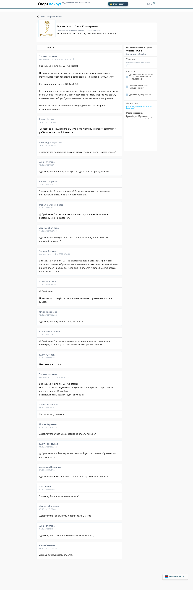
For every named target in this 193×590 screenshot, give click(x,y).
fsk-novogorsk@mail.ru (136, 54)
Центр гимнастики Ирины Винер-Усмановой (139, 107)
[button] (175, 577)
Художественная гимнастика (76, 2)
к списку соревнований (51, 16)
